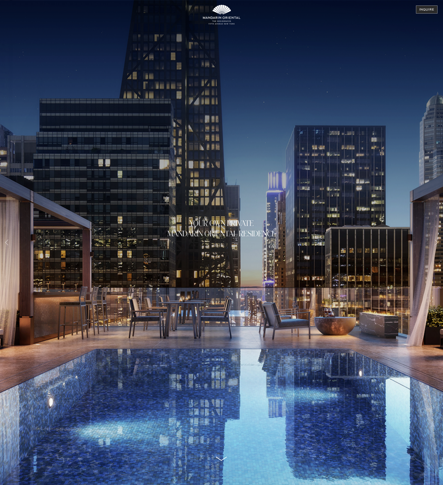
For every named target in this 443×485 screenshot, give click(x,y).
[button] (7, 242)
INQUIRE (426, 9)
